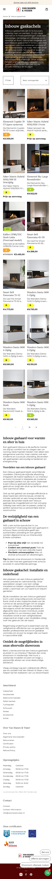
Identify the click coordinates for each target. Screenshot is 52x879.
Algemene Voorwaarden (13, 737)
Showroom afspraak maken (35, 865)
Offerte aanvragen (40, 858)
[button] (4, 9)
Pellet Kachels (9, 701)
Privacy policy (9, 747)
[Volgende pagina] (36, 427)
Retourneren (8, 740)
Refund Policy (9, 750)
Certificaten (8, 744)
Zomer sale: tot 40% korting (26, 2)
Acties (5, 718)
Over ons (7, 733)
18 (29, 427)
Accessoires (8, 715)
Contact (6, 806)
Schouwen (7, 708)
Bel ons (45, 852)
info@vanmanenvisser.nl (14, 813)
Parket (6, 711)
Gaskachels (8, 691)
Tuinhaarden (8, 705)
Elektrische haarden (11, 698)
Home (5, 16)
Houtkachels (8, 694)
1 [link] (22, 427)
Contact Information (12, 809)
